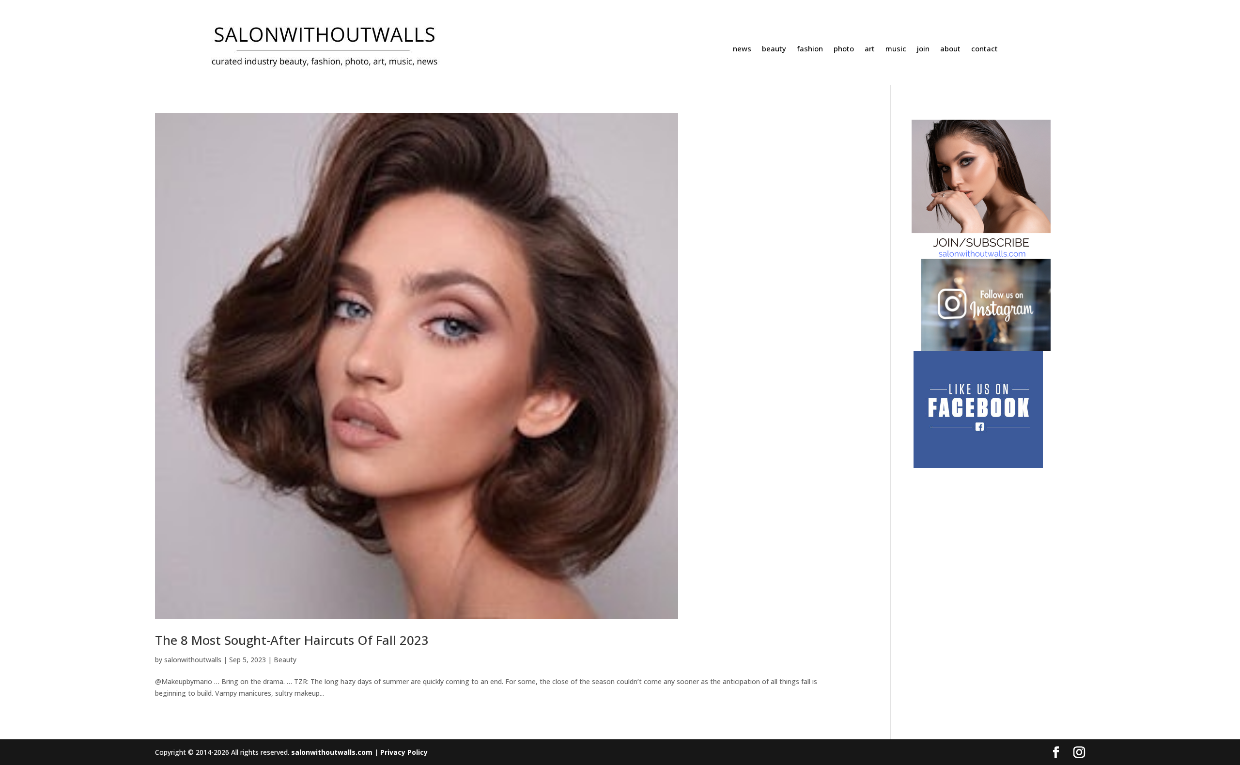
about (950, 49)
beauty (774, 49)
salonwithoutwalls (192, 659)
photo (844, 49)
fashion (810, 49)
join (923, 49)
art (870, 49)
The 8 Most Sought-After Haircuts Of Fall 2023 (292, 640)
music (895, 49)
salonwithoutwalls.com (331, 752)
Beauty (285, 659)
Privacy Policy (404, 752)
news (742, 49)
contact (984, 49)
